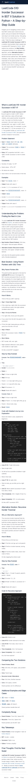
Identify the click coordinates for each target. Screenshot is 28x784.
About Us (6, 777)
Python (19, 46)
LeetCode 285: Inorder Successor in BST (13, 763)
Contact (14, 780)
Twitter (17, 777)
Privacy (22, 777)
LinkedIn (12, 777)
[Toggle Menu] (2, 2)
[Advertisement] (14, 86)
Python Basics (6, 734)
